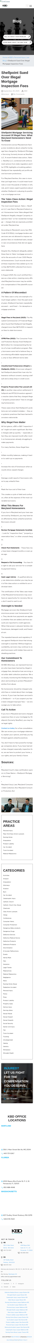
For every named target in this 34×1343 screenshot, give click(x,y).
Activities (6, 875)
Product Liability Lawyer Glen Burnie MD (17, 1322)
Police (5, 994)
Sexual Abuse (7, 1013)
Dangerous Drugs (8, 931)
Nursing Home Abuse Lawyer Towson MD (17, 1332)
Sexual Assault (8, 1017)
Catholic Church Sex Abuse (12, 905)
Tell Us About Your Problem (15, 36)
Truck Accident (8, 850)
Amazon (6, 878)
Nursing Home (7, 837)
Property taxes (8, 1003)
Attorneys (6, 885)
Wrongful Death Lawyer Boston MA (17, 1295)
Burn (4, 892)
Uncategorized (8, 1040)
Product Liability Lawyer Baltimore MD (17, 1315)
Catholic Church (8, 901)
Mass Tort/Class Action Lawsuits (13, 834)
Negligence (7, 977)
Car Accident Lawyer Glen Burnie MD (17, 1320)
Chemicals (6, 908)
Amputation (7, 840)
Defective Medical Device (11, 938)
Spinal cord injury (9, 1026)
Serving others (8, 1010)
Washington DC (12, 1274)
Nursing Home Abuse (10, 984)
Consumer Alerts (8, 921)
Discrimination (7, 947)
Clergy (5, 915)
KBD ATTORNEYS (15, 1336)
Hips (4, 961)
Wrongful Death (8, 1053)
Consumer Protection (10, 924)
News (5, 980)
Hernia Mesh (7, 957)
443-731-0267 (11, 1099)
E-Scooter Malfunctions (10, 951)
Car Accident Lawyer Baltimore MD (17, 1305)
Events (5, 954)
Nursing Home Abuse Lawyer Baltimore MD (17, 1302)
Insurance (6, 964)
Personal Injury (8, 830)
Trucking (6, 1036)
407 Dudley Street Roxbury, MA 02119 (17, 1215)
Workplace (6, 1049)
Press (5, 997)
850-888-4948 (9, 1187)
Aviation (6, 888)
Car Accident (7, 847)
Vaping (5, 1043)
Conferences (7, 918)
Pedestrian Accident (9, 987)
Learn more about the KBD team (15, 42)
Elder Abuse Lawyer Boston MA (17, 1300)
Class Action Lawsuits (10, 911)
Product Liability (8, 843)
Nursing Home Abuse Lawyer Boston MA (17, 1317)
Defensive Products (9, 944)
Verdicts (5, 1046)
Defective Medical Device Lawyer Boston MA (17, 1292)
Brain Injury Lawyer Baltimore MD (17, 1312)
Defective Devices (9, 934)
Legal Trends (7, 967)
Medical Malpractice (9, 853)
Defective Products (9, 941)
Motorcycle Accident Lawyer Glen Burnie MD (17, 1327)
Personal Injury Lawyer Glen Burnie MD (17, 1324)
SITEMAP (15, 1340)
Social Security (8, 1023)
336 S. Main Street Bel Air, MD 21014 (17, 1149)
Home (5, 57)
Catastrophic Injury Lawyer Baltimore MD (17, 1329)
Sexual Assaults (8, 1020)
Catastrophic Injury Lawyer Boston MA (17, 1297)
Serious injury (7, 1007)
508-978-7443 (9, 1219)
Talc (4, 1030)
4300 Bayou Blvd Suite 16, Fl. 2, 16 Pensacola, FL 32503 (16, 1182)
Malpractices (7, 970)
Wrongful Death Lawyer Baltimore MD (17, 1310)
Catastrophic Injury (9, 898)
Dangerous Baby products (11, 928)
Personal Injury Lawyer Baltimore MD (17, 1307)
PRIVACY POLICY (23, 1340)
